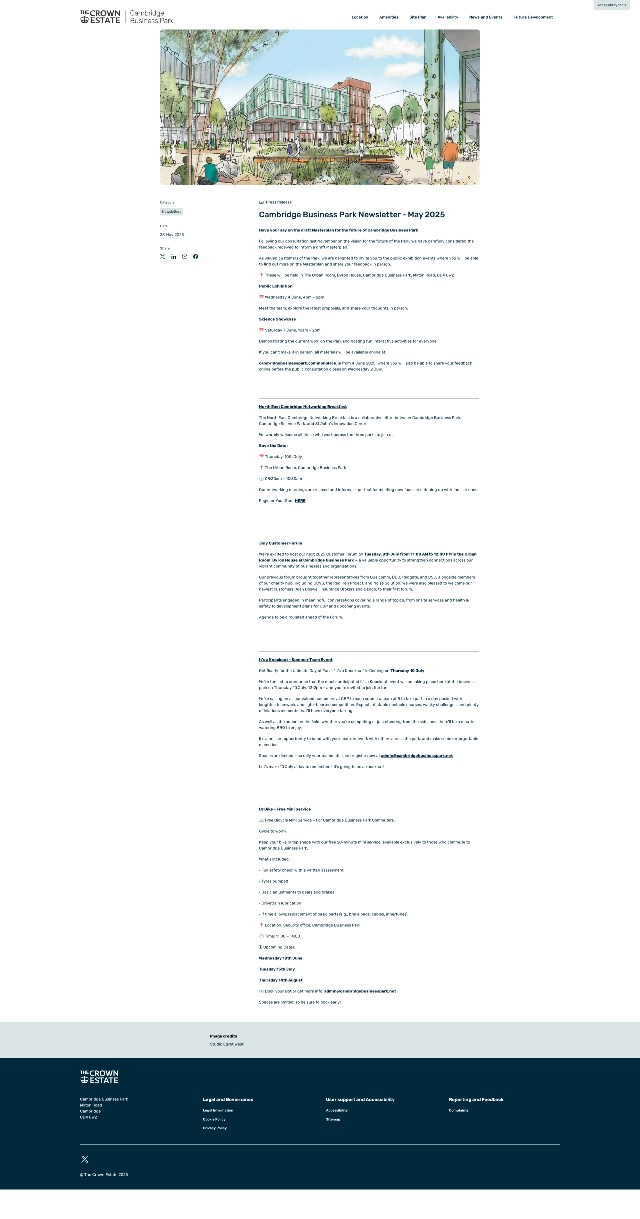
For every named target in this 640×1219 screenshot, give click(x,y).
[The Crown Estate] (320, 1077)
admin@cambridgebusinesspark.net (417, 755)
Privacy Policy (215, 1128)
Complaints (458, 1110)
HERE (300, 500)
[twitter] (85, 1159)
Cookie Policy (214, 1119)
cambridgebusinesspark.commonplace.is (300, 363)
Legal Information (218, 1110)
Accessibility (337, 1110)
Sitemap (333, 1119)
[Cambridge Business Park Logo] (138, 17)
